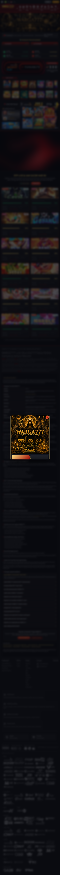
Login (39, 457)
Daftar (20, 457)
